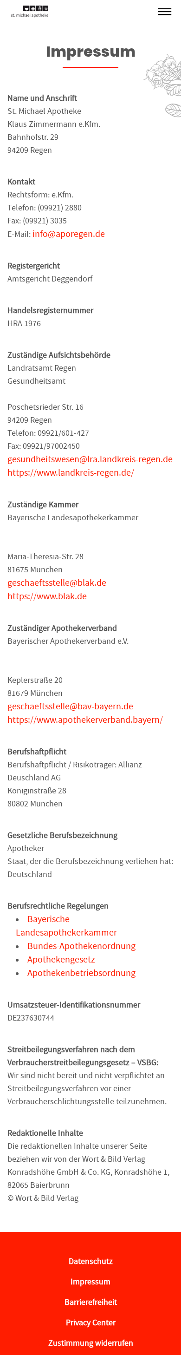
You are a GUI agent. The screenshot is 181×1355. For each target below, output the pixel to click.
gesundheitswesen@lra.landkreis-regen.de (90, 459)
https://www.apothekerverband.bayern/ (85, 720)
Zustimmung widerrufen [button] (90, 1343)
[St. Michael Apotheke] (82, 11)
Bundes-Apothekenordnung (81, 946)
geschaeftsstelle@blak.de (56, 583)
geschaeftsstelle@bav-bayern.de (70, 706)
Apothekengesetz (61, 959)
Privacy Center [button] (91, 1322)
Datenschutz (91, 1261)
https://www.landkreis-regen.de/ (70, 472)
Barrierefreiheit (91, 1302)
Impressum (90, 1281)
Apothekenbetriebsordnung (81, 973)
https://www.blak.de (47, 596)
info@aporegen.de (68, 234)
